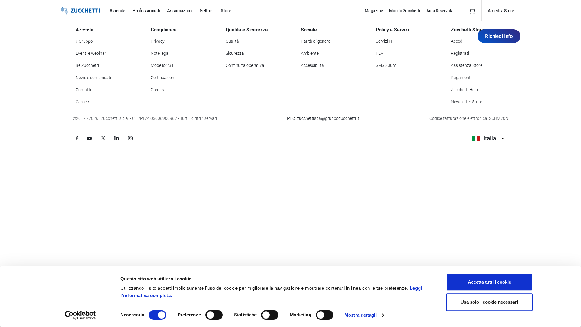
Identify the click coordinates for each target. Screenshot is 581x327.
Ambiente (310, 53)
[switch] (214, 315)
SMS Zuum (386, 65)
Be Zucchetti (87, 65)
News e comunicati (93, 77)
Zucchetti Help (464, 89)
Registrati (460, 53)
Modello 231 (162, 65)
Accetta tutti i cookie (489, 282)
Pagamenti (461, 77)
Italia (490, 138)
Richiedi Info (499, 36)
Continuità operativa (245, 65)
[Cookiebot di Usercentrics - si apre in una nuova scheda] (80, 315)
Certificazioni (163, 77)
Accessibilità (312, 65)
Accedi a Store (501, 10)
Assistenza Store (466, 65)
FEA (379, 53)
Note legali (160, 53)
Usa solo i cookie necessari (489, 302)
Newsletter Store (466, 101)
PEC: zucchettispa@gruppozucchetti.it (323, 118)
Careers (83, 101)
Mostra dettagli (360, 315)
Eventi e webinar (91, 53)
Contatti (83, 89)
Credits (157, 89)
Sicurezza (235, 53)
